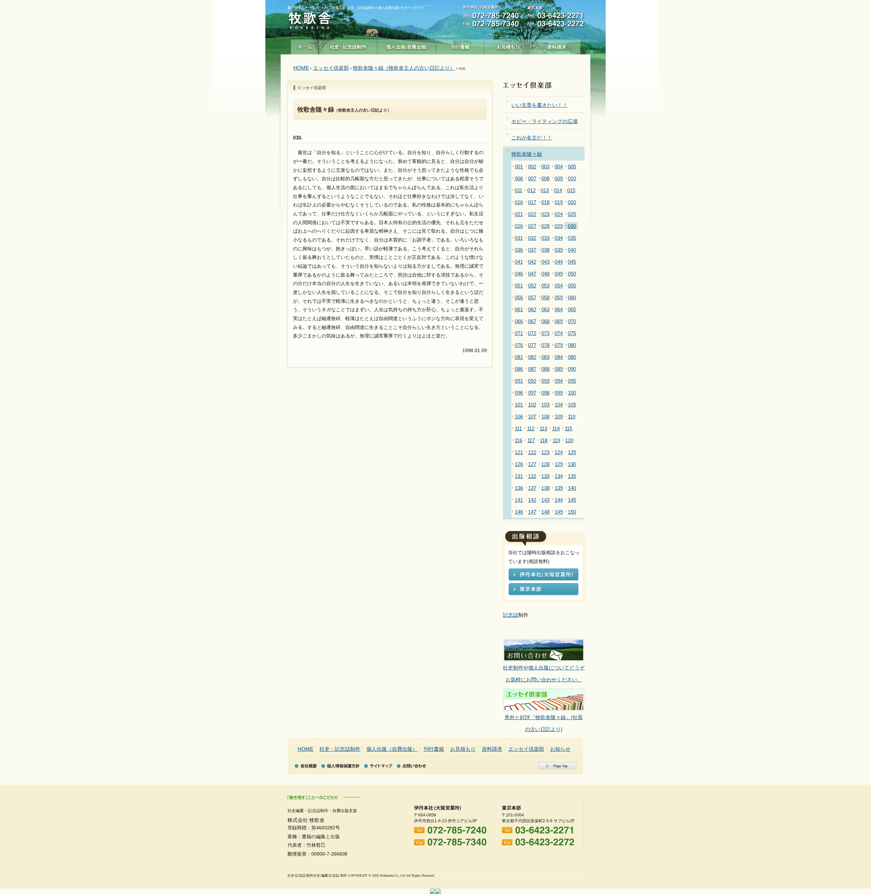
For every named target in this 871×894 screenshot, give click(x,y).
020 (572, 202)
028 (545, 226)
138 (545, 488)
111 (518, 428)
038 (545, 250)
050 (572, 274)
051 (519, 285)
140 (572, 488)
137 (532, 488)
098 (545, 393)
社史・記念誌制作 (348, 45)
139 (559, 488)
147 (532, 512)
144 (559, 500)
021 (519, 214)
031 (519, 238)
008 (545, 178)
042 (532, 262)
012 (531, 190)
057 (532, 297)
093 (545, 381)
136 (519, 488)
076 (519, 345)
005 (572, 166)
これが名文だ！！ (531, 137)
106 (519, 416)
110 (571, 416)
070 (572, 321)
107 (532, 416)
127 (532, 464)
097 (532, 393)
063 (545, 309)
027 (532, 226)
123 (545, 452)
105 (572, 405)
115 (568, 428)
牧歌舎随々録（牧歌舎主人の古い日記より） (404, 68)
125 (572, 452)
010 (572, 178)
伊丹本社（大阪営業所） (543, 575)
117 (531, 440)
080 (572, 345)
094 (559, 381)
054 (559, 285)
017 (532, 202)
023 (545, 214)
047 (532, 274)
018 (545, 202)
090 (572, 369)
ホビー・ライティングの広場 (544, 121)
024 (559, 214)
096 (519, 393)
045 (572, 262)
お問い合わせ (411, 766)
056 (519, 297)
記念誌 (510, 615)
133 (545, 476)
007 (532, 178)
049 (559, 274)
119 (556, 440)
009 (559, 178)
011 (518, 190)
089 (559, 369)
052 (532, 285)
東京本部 (543, 589)
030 (572, 226)
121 (519, 452)
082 (532, 357)
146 (519, 512)
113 (543, 428)
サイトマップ (378, 766)
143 (545, 500)
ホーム (304, 45)
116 (518, 440)
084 (559, 357)
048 (545, 274)
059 (559, 297)
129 (559, 464)
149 (559, 512)
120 (569, 440)
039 (559, 250)
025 (572, 214)
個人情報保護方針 (340, 766)
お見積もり (508, 45)
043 (545, 262)
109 (559, 416)
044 (559, 262)
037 (532, 250)
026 (519, 226)
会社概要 (306, 766)
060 (572, 297)
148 (545, 512)
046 (519, 274)
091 (519, 381)
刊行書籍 (460, 45)
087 (532, 369)
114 (556, 428)
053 (545, 285)
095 (572, 381)
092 (532, 381)
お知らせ (560, 749)
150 (572, 512)
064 (559, 309)
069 (559, 321)
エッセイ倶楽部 (331, 68)
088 (545, 369)
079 (559, 345)
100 (572, 393)
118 (543, 440)
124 (559, 452)
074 (559, 333)
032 (532, 238)
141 (519, 500)
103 (545, 405)
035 (572, 238)
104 (559, 405)
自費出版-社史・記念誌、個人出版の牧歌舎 (309, 21)
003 (545, 166)
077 (532, 345)
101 (519, 405)
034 (559, 238)
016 (519, 202)
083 (545, 357)
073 (545, 333)
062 (532, 309)
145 (572, 500)
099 (559, 393)
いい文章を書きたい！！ (539, 105)
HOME (301, 68)
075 (572, 333)
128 (545, 464)
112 (531, 428)
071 (519, 333)
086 (519, 369)
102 (532, 405)
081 (519, 357)
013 (545, 190)
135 (572, 476)
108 (545, 416)
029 (559, 226)
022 (532, 214)
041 (519, 262)
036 (519, 250)
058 (545, 297)
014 (558, 190)
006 (519, 178)
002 (532, 166)
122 (532, 452)
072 (532, 333)
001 (519, 166)
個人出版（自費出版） (407, 45)
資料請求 (556, 45)
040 (572, 250)
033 (545, 238)
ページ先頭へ (557, 765)
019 (559, 202)
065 (572, 309)
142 (532, 500)
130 (572, 464)
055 (572, 285)
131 (519, 476)
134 (559, 476)
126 (519, 464)
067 (532, 321)
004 (559, 166)
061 (519, 309)
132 (532, 476)
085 (572, 357)
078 (545, 345)
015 (571, 190)
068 (545, 321)
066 (519, 321)
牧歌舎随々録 (526, 154)
